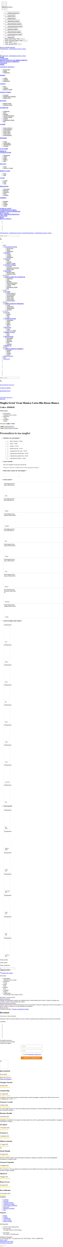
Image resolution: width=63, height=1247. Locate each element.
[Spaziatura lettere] (23, 39)
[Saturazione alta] (3, 9)
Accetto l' (32, 1054)
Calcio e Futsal (11, 247)
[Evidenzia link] (6, 9)
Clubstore (4, 58)
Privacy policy (5, 218)
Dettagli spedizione (5, 999)
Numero (13, 446)
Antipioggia (6, 111)
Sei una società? (11, 364)
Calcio (5, 166)
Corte (4, 183)
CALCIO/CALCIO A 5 (6, 397)
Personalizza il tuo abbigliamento (13, 60)
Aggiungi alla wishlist (7, 973)
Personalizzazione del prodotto (8, 1003)
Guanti (5, 141)
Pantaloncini (6, 72)
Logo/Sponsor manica (17, 458)
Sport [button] (4, 245)
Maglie (5, 71)
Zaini (4, 175)
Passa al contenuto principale (7, 47)
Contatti (3, 63)
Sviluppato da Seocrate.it (6, 1243)
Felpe (4, 112)
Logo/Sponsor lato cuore (18, 451)
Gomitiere (5, 195)
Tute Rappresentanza (8, 115)
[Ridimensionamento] (13, 42)
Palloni (3, 164)
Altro (4, 161)
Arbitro (5, 156)
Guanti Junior (6, 143)
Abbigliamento (7, 144)
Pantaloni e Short (7, 105)
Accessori (5, 95)
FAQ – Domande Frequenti (9, 214)
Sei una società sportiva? (9, 61)
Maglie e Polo (6, 98)
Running (3, 100)
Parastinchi (6, 192)
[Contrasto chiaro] (4, 4)
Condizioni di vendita (8, 210)
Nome (13, 443)
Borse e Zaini (5, 171)
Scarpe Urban (6, 133)
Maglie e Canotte (7, 89)
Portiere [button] (5, 302)
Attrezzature (5, 152)
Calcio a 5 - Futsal (8, 168)
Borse (4, 173)
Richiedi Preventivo (5, 390)
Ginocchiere (6, 189)
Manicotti (5, 190)
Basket (2, 75)
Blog (2, 217)
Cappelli (5, 118)
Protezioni (4, 186)
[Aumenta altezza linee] (21, 39)
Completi (5, 79)
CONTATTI (6, 359)
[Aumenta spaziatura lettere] (24, 41)
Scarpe (7, 292)
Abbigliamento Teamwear (15, 277)
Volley (3, 84)
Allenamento (6, 155)
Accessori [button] (5, 311)
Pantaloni (5, 114)
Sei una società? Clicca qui (7, 384)
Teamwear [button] (6, 275)
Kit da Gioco (6, 69)
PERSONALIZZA (8, 356)
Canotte (5, 78)
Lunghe (5, 180)
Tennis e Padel (5, 92)
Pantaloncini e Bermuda (9, 96)
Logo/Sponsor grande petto (18, 453)
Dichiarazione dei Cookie (6, 1241)
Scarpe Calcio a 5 (7, 128)
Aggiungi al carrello (5, 970)
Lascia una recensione (5, 1079)
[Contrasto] (26, 41)
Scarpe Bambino (7, 129)
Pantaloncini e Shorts (8, 120)
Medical (3, 151)
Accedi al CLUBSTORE (5, 387)
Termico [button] (5, 347)
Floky (4, 182)
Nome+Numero (15, 441)
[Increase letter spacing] (21, 44)
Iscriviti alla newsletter (31, 1058)
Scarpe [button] (5, 290)
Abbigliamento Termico (14, 349)
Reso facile (4, 213)
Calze (2, 178)
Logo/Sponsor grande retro (18, 456)
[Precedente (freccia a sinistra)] (0, 1246)
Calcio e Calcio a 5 (7, 67)
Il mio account (5, 208)
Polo (4, 121)
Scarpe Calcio (6, 132)
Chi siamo (3, 216)
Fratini (5, 158)
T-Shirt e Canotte (7, 117)
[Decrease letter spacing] (18, 44)
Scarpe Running (7, 135)
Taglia (2, 426)
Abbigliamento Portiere (14, 303)
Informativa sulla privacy (34, 1054)
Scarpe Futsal (6, 131)
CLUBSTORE (9, 366)
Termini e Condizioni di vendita (20, 1009)
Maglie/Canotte (7, 103)
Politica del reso (4, 1007)
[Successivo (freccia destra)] (2, 1246)
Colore (2, 428)
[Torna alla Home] (13, 48)
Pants (4, 86)
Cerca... (2, 236)
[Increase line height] (16, 42)
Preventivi (9, 367)
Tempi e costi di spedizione (10, 211)
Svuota (16, 428)
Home (2, 57)
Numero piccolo (15, 448)
